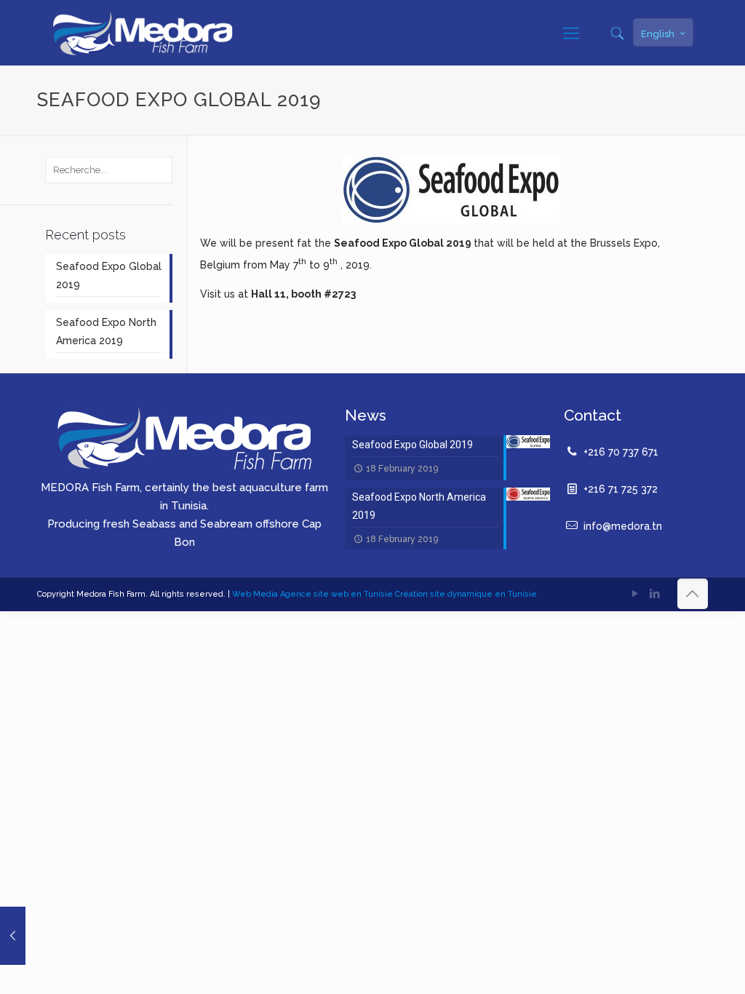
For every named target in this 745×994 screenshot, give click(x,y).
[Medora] (143, 32)
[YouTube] (635, 593)
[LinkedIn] (655, 593)
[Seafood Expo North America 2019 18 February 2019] (12, 936)
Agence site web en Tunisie (337, 594)
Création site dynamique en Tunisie (466, 594)
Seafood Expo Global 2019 (109, 275)
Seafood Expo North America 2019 (106, 331)
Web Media (256, 594)
